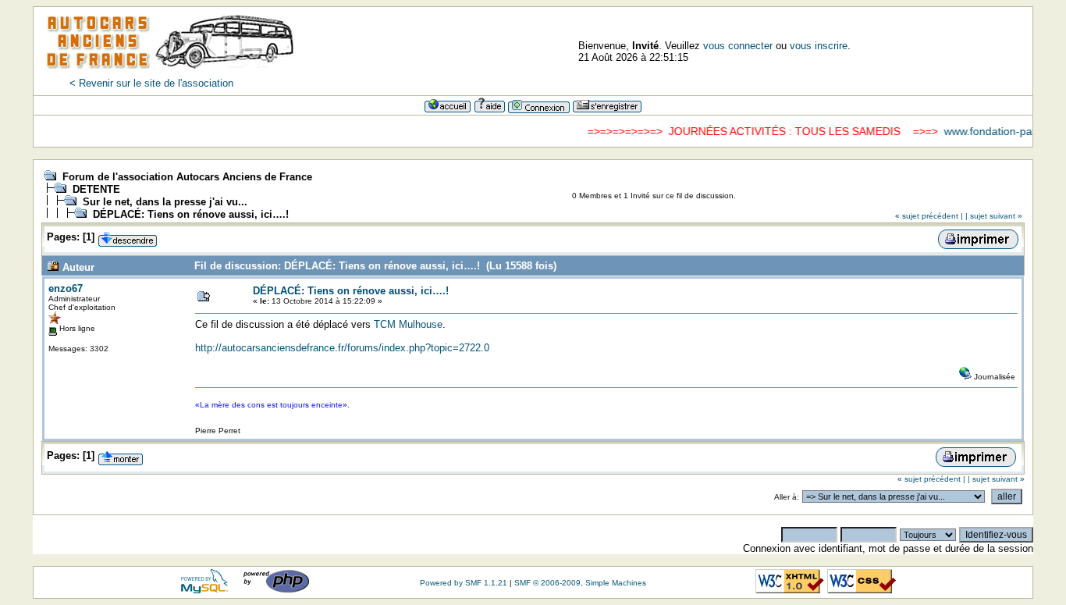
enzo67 (65, 288)
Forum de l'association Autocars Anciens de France (187, 177)
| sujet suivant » (993, 216)
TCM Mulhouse (408, 324)
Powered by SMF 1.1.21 (463, 582)
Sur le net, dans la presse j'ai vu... (165, 202)
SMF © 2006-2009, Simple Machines (580, 582)
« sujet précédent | (929, 216)
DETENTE (96, 189)
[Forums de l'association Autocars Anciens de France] (170, 74)
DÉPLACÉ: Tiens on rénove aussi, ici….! (191, 214)
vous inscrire (818, 46)
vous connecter (738, 46)
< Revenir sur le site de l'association (151, 83)
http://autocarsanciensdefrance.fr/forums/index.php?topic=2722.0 (342, 348)
